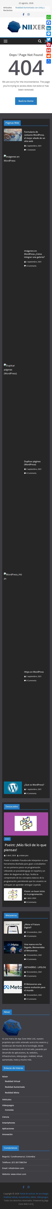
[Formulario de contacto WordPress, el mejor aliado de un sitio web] (13, 141)
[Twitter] (48, 39)
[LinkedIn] (48, 28)
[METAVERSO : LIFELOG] (13, 971)
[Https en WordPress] (13, 676)
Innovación (7, 1134)
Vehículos (6, 1099)
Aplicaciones (8, 1128)
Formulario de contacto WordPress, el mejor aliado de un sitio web (34, 136)
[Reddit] (48, 56)
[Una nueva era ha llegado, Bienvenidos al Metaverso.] (13, 952)
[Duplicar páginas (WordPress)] (13, 467)
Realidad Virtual (12, 1081)
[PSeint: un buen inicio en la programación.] (13, 896)
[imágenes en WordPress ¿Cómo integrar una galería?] (13, 258)
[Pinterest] (48, 45)
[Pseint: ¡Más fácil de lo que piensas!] (26, 824)
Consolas (9, 1110)
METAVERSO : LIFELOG (35, 967)
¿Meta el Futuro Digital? (32, 926)
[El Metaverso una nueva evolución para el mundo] (13, 991)
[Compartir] (48, 61)
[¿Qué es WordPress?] (13, 789)
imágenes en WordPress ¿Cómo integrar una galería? (34, 253)
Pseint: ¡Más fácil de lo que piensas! (25, 847)
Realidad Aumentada (15, 1087)
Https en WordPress (34, 671)
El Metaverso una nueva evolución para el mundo (34, 987)
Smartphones (8, 1122)
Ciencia (5, 1117)
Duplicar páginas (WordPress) (32, 463)
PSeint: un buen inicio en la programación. (34, 892)
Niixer (7, 839)
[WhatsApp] (48, 17)
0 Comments (31, 266)
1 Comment (30, 150)
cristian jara (23, 855)
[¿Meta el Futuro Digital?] (13, 930)
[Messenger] (48, 33)
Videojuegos (8, 1105)
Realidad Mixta (12, 1092)
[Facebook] (48, 22)
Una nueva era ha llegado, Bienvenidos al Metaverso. (34, 947)
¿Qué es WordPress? (34, 784)
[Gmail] (48, 50)
